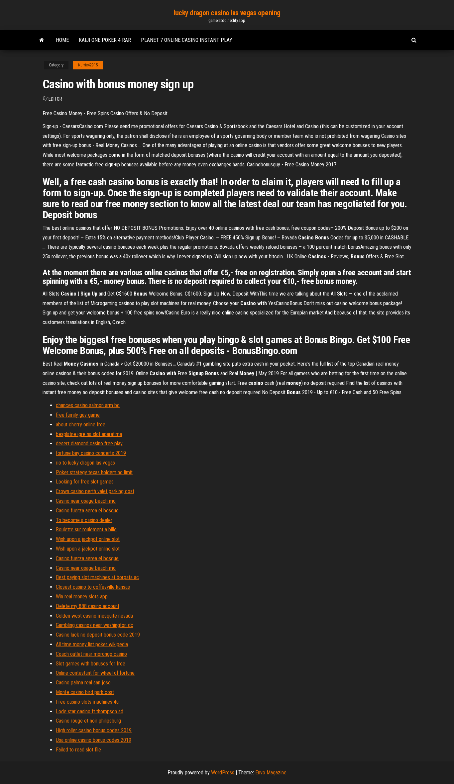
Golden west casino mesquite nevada (94, 616)
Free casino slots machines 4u (87, 702)
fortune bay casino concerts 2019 (91, 453)
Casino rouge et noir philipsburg (88, 721)
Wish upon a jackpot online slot (88, 539)
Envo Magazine (270, 772)
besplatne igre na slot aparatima (89, 434)
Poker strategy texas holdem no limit (94, 472)
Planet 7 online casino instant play (186, 40)
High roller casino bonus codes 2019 (94, 730)
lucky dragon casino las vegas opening (227, 13)
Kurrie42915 (88, 65)
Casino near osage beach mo (86, 501)
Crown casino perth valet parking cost (95, 491)
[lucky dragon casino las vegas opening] (42, 40)
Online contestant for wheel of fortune (95, 673)
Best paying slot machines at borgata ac (97, 577)
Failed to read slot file (78, 749)
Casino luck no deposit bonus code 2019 (98, 635)
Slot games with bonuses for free (90, 663)
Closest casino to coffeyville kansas (93, 587)
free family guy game (78, 415)
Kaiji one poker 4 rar (105, 40)
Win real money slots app (82, 596)
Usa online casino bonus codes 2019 (93, 740)
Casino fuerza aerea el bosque (87, 510)
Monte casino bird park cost (85, 692)
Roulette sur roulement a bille (86, 529)
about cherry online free (80, 424)
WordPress (222, 772)
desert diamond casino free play (89, 443)
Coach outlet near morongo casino (91, 654)
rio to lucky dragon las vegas (85, 463)
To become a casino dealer (84, 520)
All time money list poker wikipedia (92, 644)
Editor (55, 99)
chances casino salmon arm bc (88, 405)
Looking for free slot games (85, 482)
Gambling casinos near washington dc (94, 625)
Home (62, 40)
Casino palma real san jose (83, 682)
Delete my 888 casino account (87, 606)
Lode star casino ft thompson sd (89, 711)
